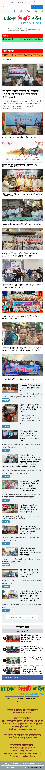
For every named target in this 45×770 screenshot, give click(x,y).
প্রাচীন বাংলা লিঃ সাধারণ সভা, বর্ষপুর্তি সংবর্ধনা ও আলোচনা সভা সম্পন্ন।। (20, 317)
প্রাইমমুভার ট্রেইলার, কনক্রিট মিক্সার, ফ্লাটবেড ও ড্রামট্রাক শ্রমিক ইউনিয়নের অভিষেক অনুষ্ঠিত (19, 254)
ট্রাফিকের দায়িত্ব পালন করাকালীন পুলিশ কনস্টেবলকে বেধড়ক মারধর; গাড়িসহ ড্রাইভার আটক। (29, 436)
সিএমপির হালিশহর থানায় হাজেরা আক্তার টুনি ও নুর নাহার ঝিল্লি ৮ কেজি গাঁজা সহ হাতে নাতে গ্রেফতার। (31, 638)
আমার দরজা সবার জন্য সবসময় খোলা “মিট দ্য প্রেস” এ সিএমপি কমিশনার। (29, 573)
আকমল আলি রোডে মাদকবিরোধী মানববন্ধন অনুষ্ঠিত (21, 224)
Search (37, 7)
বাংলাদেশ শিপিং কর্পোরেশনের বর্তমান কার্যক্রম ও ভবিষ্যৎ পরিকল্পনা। (22, 137)
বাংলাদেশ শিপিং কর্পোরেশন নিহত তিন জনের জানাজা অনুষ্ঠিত (31, 387)
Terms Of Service (32, 698)
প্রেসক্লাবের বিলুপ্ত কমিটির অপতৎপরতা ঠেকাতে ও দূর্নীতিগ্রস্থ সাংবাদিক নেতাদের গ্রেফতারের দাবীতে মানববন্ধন (30, 486)
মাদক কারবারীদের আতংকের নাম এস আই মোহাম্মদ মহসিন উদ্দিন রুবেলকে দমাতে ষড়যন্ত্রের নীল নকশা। (21, 349)
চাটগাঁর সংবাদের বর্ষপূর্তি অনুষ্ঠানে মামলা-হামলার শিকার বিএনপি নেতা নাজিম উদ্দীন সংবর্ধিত (22, 195)
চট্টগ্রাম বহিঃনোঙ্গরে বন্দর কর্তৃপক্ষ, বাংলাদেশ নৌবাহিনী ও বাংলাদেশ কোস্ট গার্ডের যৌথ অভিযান (32, 649)
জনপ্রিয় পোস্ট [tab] (22, 631)
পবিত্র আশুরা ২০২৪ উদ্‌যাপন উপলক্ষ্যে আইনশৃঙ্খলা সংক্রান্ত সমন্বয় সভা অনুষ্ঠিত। (30, 551)
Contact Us (19, 698)
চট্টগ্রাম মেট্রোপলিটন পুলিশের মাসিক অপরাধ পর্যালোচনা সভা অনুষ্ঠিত (31, 659)
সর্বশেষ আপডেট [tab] (22, 627)
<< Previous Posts (15, 617)
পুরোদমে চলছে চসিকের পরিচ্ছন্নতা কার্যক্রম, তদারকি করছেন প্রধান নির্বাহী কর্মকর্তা (29, 508)
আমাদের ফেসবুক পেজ (11, 677)
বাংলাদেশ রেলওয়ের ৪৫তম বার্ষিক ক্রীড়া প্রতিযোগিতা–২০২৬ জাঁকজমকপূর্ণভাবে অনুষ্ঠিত (19, 165)
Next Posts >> (31, 617)
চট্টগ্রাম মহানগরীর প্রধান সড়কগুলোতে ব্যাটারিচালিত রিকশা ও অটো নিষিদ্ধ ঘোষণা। (30, 408)
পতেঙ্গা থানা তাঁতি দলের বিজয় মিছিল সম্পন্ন (18, 379)
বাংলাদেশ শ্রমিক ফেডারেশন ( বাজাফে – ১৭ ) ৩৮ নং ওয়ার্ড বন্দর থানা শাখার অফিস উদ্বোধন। (21, 94)
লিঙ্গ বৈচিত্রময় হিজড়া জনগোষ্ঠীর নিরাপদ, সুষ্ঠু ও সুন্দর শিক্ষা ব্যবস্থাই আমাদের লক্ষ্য (30, 530)
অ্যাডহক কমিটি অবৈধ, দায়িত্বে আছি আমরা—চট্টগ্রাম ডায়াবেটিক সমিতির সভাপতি (21, 286)
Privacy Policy (22, 702)
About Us (9, 698)
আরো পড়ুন (18, 108)
